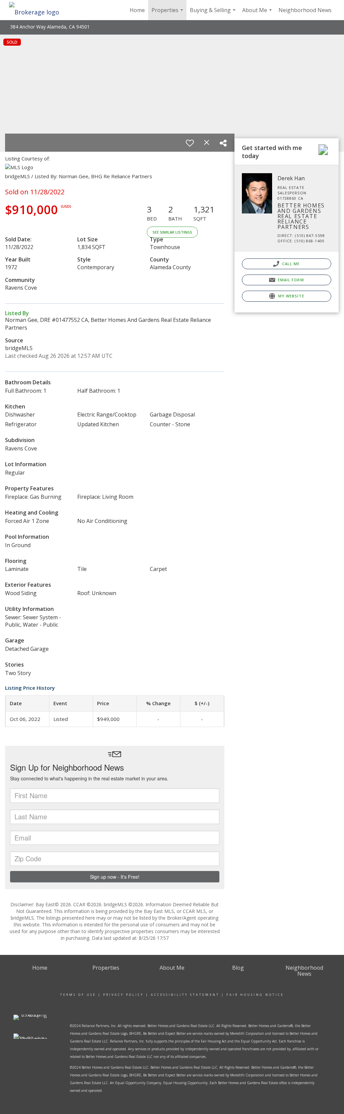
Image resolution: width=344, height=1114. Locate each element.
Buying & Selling (213, 13)
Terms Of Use (78, 994)
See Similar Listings (172, 232)
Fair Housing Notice (255, 994)
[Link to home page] (37, 10)
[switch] (189, 143)
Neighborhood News (305, 10)
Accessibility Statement (185, 994)
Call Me (290, 263)
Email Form (290, 279)
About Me (257, 13)
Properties (168, 13)
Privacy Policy (123, 994)
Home (137, 10)
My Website (290, 295)
